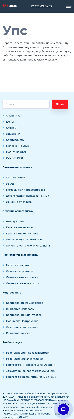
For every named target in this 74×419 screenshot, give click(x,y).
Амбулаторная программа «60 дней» (30, 371)
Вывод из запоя (16, 221)
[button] (63, 409)
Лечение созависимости (23, 283)
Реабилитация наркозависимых (27, 352)
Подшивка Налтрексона (22, 321)
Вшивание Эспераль (20, 309)
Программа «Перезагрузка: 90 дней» (31, 364)
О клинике (13, 115)
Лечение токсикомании (22, 277)
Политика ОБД (16, 152)
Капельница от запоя (20, 227)
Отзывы (11, 127)
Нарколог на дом (17, 265)
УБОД (10, 183)
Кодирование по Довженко (24, 302)
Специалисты (15, 140)
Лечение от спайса (19, 201)
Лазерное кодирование (22, 327)
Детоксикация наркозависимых (27, 195)
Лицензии (13, 133)
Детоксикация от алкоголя (24, 239)
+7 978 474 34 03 (41, 6)
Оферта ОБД (14, 158)
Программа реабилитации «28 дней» (31, 376)
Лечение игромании (20, 271)
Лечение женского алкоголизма (28, 245)
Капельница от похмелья (23, 233)
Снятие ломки (15, 177)
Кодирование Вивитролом (24, 315)
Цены (10, 121)
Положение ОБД (17, 145)
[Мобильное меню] (68, 6)
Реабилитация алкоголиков (24, 358)
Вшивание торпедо (19, 333)
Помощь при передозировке (25, 189)
